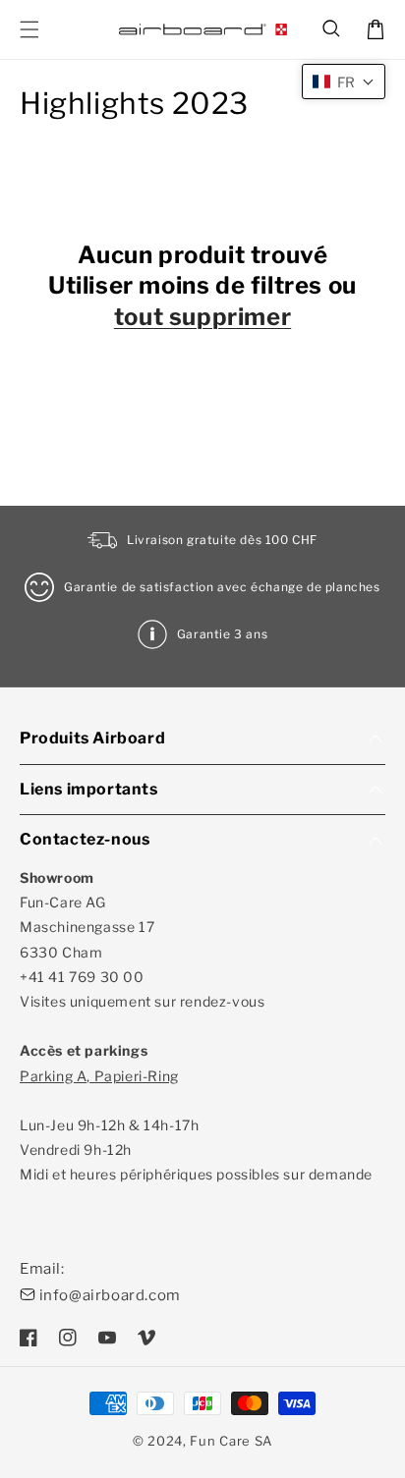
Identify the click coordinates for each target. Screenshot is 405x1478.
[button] (332, 29)
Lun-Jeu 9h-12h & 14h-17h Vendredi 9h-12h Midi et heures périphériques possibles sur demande (196, 1125)
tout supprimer (202, 316)
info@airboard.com (110, 1295)
